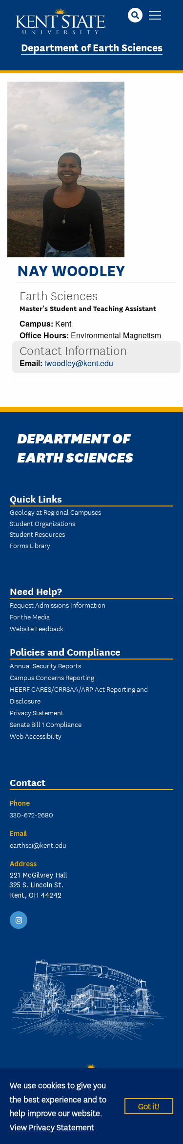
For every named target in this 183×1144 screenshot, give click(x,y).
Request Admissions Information (57, 604)
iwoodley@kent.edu (78, 363)
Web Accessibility (35, 735)
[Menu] (155, 16)
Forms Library (30, 545)
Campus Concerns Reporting (52, 677)
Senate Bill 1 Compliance (45, 724)
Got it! (149, 1106)
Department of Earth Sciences (92, 46)
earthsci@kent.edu (38, 844)
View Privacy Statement (52, 1127)
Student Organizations (42, 523)
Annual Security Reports (45, 665)
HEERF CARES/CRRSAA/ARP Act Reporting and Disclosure (79, 694)
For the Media (30, 616)
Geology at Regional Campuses (55, 511)
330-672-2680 (31, 814)
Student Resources (37, 533)
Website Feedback (36, 628)
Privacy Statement (36, 712)
